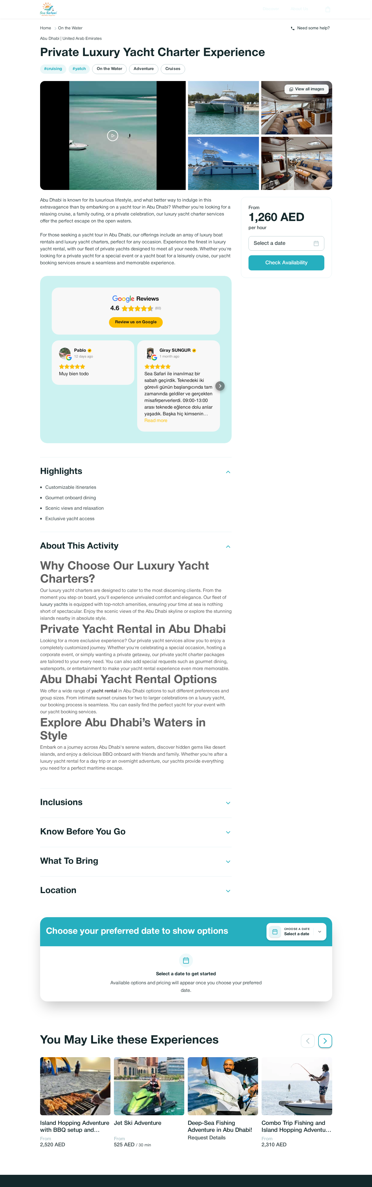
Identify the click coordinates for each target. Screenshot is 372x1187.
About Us (299, 9)
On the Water (70, 28)
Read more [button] (155, 421)
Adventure (144, 69)
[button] (51, 386)
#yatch (79, 69)
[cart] (326, 9)
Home (45, 28)
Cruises (172, 69)
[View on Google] (65, 353)
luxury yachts (54, 605)
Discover (271, 9)
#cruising (53, 69)
